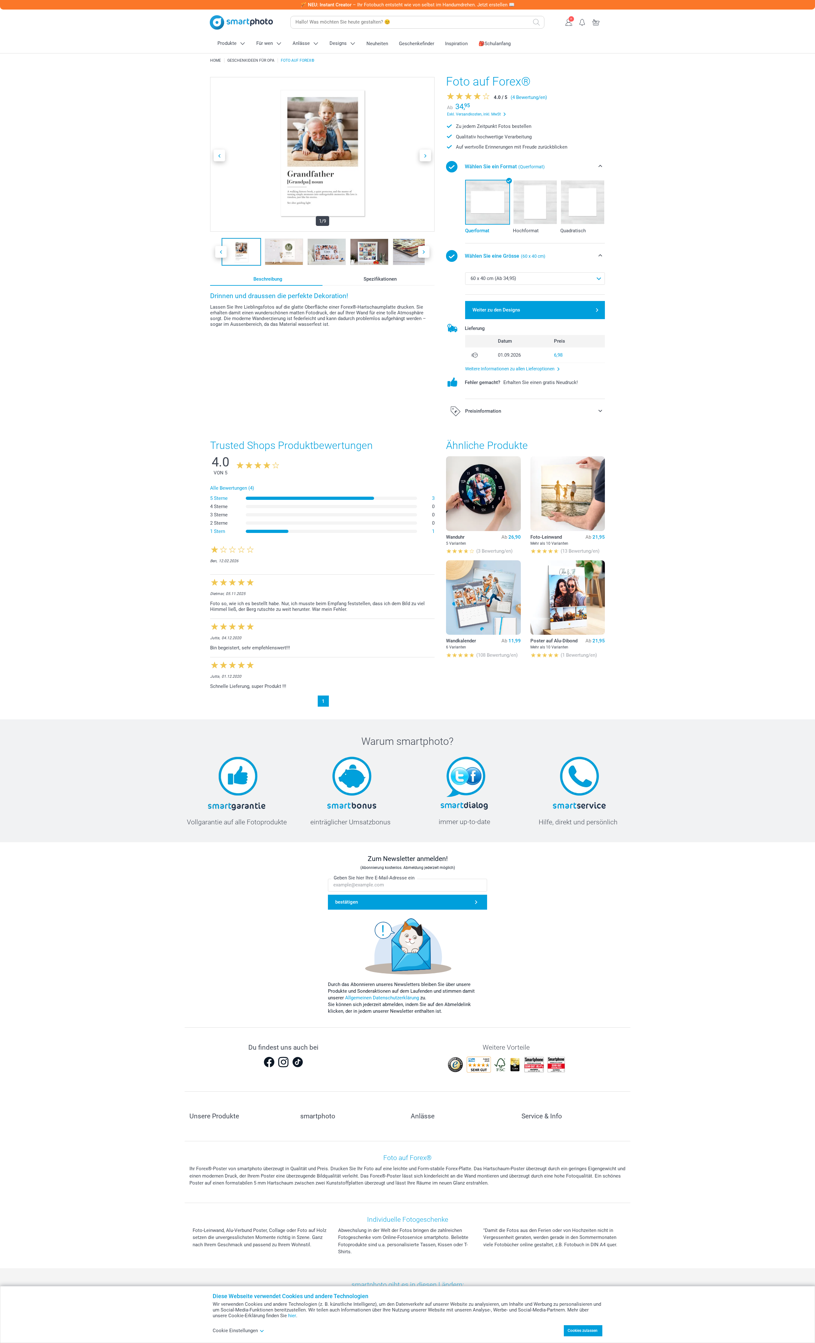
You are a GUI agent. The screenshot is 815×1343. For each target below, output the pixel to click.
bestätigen (346, 902)
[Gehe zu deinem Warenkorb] (596, 21)
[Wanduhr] (483, 493)
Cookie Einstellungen (235, 1330)
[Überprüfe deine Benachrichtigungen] (582, 21)
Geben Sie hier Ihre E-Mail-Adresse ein (374, 878)
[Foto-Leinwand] (567, 493)
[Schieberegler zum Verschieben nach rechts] (425, 155)
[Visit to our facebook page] (269, 1062)
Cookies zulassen (583, 1330)
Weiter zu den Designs (496, 310)
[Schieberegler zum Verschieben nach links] (219, 155)
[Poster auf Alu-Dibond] (567, 597)
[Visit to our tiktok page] (297, 1062)
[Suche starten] (536, 22)
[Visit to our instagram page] (283, 1062)
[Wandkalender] (483, 597)
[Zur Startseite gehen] (241, 22)
